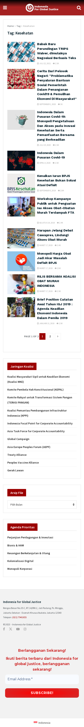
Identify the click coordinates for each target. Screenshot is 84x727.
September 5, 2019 (47, 190)
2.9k (59, 268)
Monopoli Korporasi (19, 569)
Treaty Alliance (17, 455)
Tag (18, 25)
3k (61, 104)
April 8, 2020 (45, 163)
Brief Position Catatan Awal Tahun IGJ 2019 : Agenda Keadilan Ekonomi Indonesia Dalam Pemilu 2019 (55, 308)
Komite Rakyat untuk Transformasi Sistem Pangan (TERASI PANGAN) (39, 399)
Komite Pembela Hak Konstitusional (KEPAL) (35, 389)
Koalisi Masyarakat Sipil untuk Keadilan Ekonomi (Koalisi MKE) (38, 379)
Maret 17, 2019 (46, 245)
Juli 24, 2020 (45, 145)
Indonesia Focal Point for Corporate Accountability (40, 423)
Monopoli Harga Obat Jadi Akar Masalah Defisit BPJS (54, 258)
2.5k (57, 63)
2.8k (62, 190)
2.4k (61, 222)
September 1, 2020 (47, 104)
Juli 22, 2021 (45, 63)
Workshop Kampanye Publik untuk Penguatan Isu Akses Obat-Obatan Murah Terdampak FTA (56, 208)
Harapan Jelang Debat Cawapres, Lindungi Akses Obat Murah (55, 235)
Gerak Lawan (15, 470)
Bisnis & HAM (15, 545)
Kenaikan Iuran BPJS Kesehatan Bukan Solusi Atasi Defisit (56, 180)
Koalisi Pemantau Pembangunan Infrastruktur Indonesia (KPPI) (37, 413)
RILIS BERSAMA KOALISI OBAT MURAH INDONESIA (56, 281)
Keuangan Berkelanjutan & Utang (28, 553)
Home (10, 25)
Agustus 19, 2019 (47, 222)
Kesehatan (29, 25)
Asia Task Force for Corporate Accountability (36, 431)
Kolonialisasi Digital (20, 561)
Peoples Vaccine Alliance (23, 462)
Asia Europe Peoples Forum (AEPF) (28, 447)
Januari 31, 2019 (46, 323)
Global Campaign (18, 439)
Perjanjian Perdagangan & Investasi (30, 537)
